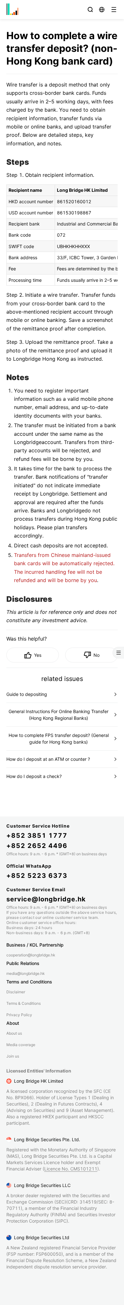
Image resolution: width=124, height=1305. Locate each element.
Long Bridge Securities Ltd (41, 1237)
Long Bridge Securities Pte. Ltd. (47, 1139)
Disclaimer (15, 991)
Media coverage (20, 1044)
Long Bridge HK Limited (38, 1081)
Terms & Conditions (23, 1003)
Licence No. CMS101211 (70, 1168)
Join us (12, 1056)
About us (14, 1033)
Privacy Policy (19, 1014)
